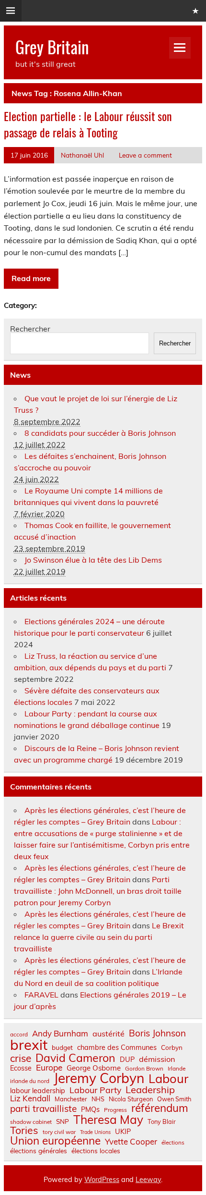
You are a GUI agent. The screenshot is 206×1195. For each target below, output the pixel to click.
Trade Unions (95, 1132)
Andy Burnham (60, 1034)
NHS (98, 1099)
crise (20, 1058)
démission (157, 1059)
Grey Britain (52, 46)
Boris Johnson (157, 1033)
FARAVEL (41, 994)
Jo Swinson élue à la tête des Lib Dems (93, 560)
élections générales (38, 1150)
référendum (159, 1108)
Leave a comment (145, 155)
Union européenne (55, 1140)
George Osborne (94, 1068)
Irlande (176, 1069)
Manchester (71, 1099)
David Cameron (75, 1057)
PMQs (90, 1109)
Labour (168, 1078)
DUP (127, 1059)
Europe (49, 1067)
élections (172, 1143)
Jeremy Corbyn (99, 1078)
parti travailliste (43, 1108)
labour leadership (37, 1090)
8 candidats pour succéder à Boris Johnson (100, 433)
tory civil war (59, 1132)
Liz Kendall (30, 1099)
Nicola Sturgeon (131, 1099)
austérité (108, 1033)
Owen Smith (174, 1099)
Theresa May (108, 1119)
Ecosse (21, 1068)
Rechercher (30, 328)
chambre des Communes (117, 1047)
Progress (115, 1110)
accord (19, 1034)
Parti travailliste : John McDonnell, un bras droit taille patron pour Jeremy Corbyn (98, 891)
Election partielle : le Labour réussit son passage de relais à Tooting (88, 124)
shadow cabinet (31, 1122)
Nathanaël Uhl (82, 155)
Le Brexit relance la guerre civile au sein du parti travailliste (99, 937)
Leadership (150, 1090)
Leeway (148, 1179)
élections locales (95, 1150)
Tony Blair (162, 1122)
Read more (31, 278)
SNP (62, 1121)
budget (62, 1047)
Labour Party (95, 1090)
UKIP (123, 1131)
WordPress (101, 1179)
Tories (24, 1130)
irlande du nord (29, 1081)
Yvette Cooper (131, 1142)
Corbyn (172, 1047)
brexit (28, 1045)
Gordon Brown (144, 1069)
